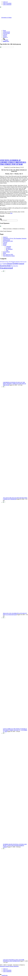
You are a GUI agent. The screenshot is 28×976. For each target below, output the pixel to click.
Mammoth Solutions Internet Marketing (9, 966)
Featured (21, 263)
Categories (8, 246)
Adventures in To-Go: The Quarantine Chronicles (14, 238)
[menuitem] (15, 30)
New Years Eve (14, 265)
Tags (7, 250)
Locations (8, 247)
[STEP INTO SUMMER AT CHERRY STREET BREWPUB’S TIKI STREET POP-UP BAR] (6, 47)
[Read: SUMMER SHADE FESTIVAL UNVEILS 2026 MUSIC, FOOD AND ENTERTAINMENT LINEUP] (4, 733)
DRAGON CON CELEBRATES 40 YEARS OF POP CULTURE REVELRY (15, 614)
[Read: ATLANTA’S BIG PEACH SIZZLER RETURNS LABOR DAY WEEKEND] (4, 386)
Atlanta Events (6, 239)
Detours (5, 243)
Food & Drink (6, 251)
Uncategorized (6, 268)
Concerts (5, 242)
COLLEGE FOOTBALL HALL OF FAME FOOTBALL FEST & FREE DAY (13, 960)
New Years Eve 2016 (8, 254)
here (11, 213)
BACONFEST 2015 (8, 241)
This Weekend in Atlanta (9, 255)
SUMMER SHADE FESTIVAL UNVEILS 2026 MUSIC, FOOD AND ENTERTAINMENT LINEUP (15, 846)
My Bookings (9, 249)
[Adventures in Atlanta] (5, 17)
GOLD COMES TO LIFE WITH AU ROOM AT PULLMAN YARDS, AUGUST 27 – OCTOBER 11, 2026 (15, 730)
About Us (5, 237)
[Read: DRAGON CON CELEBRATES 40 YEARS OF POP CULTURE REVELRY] (4, 502)
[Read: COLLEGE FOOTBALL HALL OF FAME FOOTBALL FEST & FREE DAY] (4, 848)
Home (4, 253)
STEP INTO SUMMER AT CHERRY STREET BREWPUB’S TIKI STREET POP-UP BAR (13, 162)
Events (4, 245)
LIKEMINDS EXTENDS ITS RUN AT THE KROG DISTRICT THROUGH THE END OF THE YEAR (14, 384)
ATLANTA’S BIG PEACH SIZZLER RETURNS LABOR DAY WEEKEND (15, 498)
